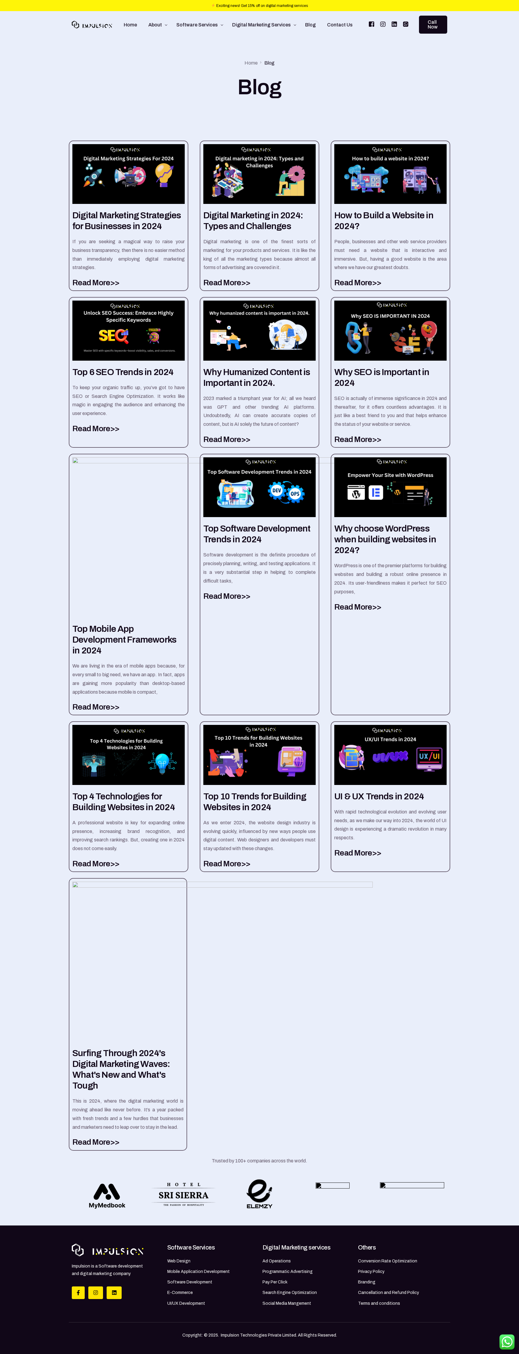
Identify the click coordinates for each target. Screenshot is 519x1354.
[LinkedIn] (394, 24)
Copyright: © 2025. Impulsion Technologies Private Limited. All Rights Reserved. (259, 1335)
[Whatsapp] (405, 24)
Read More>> (95, 282)
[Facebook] (371, 24)
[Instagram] (383, 24)
